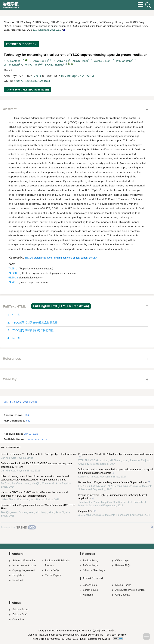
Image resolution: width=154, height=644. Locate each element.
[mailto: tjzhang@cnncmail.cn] (72, 64)
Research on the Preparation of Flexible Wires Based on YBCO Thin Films (38, 507)
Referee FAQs (123, 565)
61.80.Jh (13, 277)
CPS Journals (122, 594)
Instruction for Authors (24, 565)
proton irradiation (43, 257)
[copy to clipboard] (63, 29)
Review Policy (90, 560)
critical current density (85, 257)
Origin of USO (86, 511)
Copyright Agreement (23, 570)
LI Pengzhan (11, 64)
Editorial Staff (19, 614)
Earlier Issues (90, 589)
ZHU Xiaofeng (12, 60)
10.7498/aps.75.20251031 (47, 29)
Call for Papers (53, 575)
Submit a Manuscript (23, 560)
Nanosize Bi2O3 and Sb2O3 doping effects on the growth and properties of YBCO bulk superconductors (34, 494)
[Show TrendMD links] (151, 526)
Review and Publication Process (57, 563)
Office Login (121, 560)
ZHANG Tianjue (54, 64)
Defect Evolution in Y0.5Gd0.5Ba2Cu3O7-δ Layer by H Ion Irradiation (38, 454)
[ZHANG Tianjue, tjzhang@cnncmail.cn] (69, 63)
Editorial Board (20, 609)
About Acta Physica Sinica (129, 589)
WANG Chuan (102, 60)
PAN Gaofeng (124, 60)
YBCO (28, 257)
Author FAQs (52, 570)
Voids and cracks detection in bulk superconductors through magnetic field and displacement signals (116, 471)
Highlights (88, 594)
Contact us (18, 619)
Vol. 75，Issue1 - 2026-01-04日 (21, 401)
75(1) (37, 76)
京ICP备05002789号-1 (104, 630)
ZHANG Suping (39, 60)
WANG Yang (31, 64)
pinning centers (62, 257)
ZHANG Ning (61, 60)
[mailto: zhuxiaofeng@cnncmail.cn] (26, 60)
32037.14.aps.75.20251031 (32, 80)
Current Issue (90, 585)
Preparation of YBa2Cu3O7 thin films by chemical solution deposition (115, 454)
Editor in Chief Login (94, 570)
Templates (18, 575)
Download (17, 580)
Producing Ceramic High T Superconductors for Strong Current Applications (112, 497)
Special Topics (123, 585)
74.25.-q (12, 268)
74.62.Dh (13, 273)
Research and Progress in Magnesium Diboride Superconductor (112, 482)
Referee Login (90, 565)
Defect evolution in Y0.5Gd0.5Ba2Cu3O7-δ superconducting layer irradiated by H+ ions (36, 465)
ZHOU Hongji (80, 60)
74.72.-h (12, 282)
